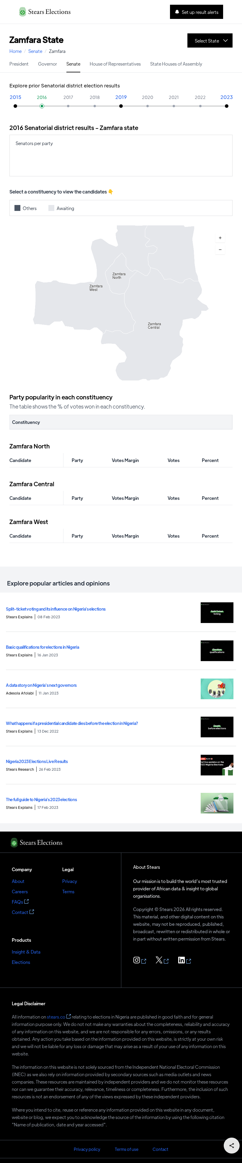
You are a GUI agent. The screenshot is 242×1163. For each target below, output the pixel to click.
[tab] (19, 63)
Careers (20, 891)
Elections (21, 962)
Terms (68, 891)
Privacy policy (87, 1149)
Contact (20, 912)
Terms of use (126, 1149)
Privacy (69, 881)
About (18, 881)
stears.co (56, 1016)
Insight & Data (26, 951)
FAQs (17, 902)
